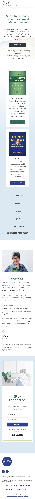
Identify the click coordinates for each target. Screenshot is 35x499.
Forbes (17, 211)
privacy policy (17, 431)
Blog (28, 486)
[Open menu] (31, 3)
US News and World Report (17, 232)
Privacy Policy (22, 489)
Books (14, 486)
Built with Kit (17, 435)
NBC (17, 219)
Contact (10, 489)
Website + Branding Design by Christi (17, 496)
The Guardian (17, 226)
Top (33, 496)
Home (7, 486)
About (21, 486)
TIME (17, 203)
